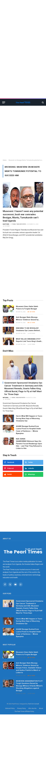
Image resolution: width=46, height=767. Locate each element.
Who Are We (32, 708)
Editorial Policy (10, 708)
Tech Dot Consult (33, 704)
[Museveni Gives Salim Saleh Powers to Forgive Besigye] (8, 309)
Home (4, 160)
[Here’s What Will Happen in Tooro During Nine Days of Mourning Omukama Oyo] (8, 418)
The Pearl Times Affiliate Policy (24, 711)
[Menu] (3, 102)
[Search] (42, 102)
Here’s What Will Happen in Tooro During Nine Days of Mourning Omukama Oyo (29, 418)
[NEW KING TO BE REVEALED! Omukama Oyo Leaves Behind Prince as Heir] (8, 330)
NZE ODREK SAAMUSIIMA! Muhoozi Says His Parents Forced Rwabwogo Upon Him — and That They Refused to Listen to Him (29, 443)
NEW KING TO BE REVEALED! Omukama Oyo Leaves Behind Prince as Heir (28, 330)
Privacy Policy (21, 708)
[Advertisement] (23, 23)
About (41, 708)
